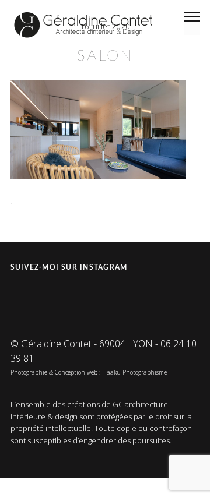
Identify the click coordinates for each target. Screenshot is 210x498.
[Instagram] (21, 297)
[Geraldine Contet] (83, 25)
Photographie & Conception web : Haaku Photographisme (88, 372)
